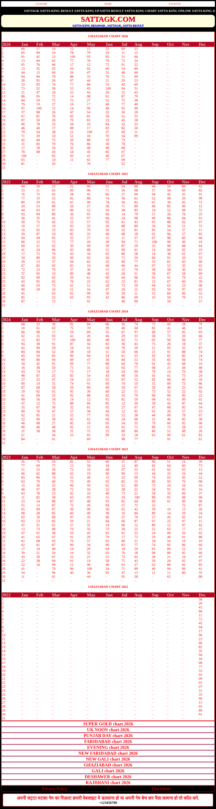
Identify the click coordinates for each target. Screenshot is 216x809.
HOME (108, 4)
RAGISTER (175, 4)
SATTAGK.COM (108, 19)
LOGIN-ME (41, 4)
